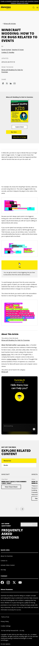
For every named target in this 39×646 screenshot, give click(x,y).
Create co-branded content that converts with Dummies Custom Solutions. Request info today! (19, 2)
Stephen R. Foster (18, 50)
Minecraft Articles (10, 24)
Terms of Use (5, 617)
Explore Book (19, 127)
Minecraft (4, 372)
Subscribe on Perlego (19, 137)
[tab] (18, 460)
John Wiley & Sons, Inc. (23, 634)
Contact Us (4, 560)
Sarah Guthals (6, 50)
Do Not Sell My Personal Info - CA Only (12, 630)
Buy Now (14, 132)
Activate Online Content (8, 565)
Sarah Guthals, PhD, (23, 345)
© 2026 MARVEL (5, 644)
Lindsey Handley (11, 359)
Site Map (3, 570)
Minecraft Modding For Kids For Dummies (12, 71)
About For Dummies (7, 556)
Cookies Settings (6, 626)
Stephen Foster (5, 354)
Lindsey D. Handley (7, 52)
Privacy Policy (5, 621)
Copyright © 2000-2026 (7, 634)
